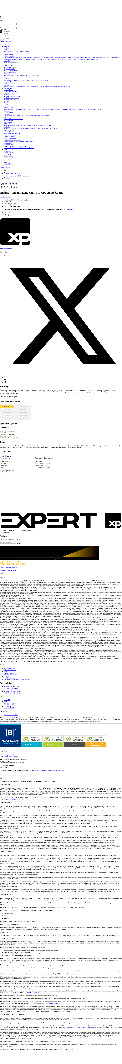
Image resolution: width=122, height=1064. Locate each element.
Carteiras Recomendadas (11, 688)
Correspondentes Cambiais (11, 755)
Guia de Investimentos (10, 670)
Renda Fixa (7, 676)
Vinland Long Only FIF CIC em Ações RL (18, 176)
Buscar (2, 40)
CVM (5, 753)
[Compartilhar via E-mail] (5, 382)
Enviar (19, 543)
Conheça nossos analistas (11, 715)
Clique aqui (61, 511)
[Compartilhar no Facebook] (5, 256)
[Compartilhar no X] (63, 375)
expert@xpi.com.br (33, 992)
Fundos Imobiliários (9, 668)
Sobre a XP (7, 700)
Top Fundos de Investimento (12, 691)
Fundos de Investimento (13, 173)
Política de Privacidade (10, 703)
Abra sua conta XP (5, 41)
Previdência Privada (9, 678)
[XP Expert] (61, 15)
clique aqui (69, 209)
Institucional (7, 701)
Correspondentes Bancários (11, 756)
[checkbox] (61, 31)
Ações (5, 671)
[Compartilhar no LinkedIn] (5, 380)
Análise (8, 178)
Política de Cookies (9, 704)
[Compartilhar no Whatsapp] (5, 377)
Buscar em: (3, 29)
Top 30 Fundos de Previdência (12, 693)
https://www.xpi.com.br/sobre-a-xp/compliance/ (80, 1027)
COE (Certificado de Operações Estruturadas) (16, 679)
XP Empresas (7, 706)
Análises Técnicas (9, 673)
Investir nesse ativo (5, 197)
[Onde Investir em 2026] (61, 1057)
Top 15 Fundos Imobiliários (11, 686)
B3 (4, 750)
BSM (5, 751)
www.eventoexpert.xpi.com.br (14, 799)
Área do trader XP (9, 708)
